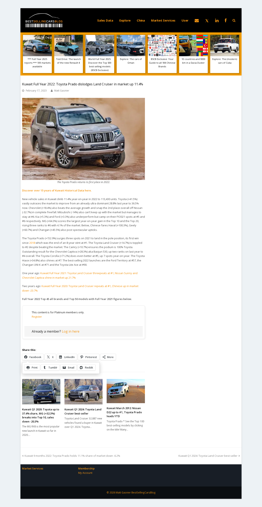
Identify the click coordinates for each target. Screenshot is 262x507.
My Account (85, 473)
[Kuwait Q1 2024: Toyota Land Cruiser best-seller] (83, 391)
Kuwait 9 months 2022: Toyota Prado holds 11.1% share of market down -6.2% (72, 456)
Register (37, 316)
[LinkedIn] (217, 20)
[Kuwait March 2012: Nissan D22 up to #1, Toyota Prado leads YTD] (126, 391)
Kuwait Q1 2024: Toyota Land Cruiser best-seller (83, 411)
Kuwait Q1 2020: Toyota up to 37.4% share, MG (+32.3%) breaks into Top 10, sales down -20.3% (40, 415)
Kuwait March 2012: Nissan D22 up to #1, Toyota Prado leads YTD (124, 412)
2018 (32, 243)
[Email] (197, 20)
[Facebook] (226, 20)
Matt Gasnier (61, 90)
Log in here (70, 331)
